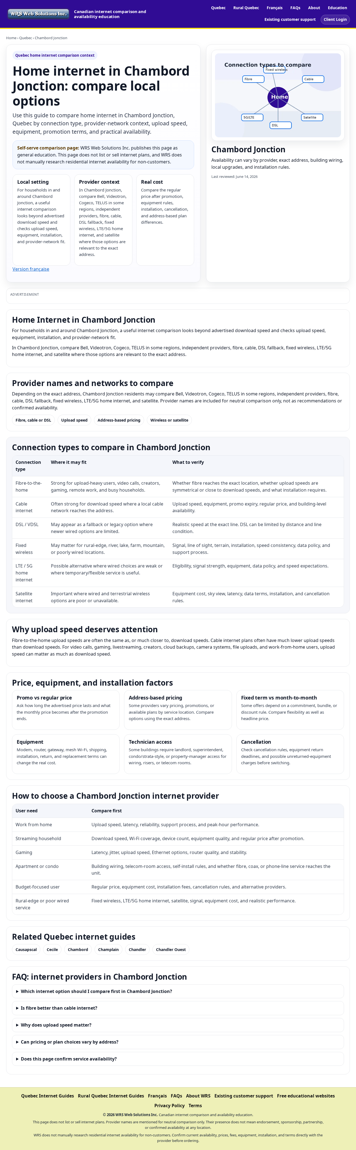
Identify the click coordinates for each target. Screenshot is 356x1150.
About (314, 7)
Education (337, 7)
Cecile (52, 949)
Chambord (78, 949)
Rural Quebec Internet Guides (111, 1096)
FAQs (295, 7)
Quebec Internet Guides (47, 1096)
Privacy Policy (169, 1105)
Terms (195, 1105)
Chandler (137, 949)
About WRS (198, 1096)
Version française (31, 269)
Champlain (108, 949)
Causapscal (26, 949)
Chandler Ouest (171, 949)
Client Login (335, 19)
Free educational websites (306, 1096)
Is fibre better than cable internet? (59, 1008)
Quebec (218, 7)
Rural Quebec (246, 7)
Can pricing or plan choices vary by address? (69, 1042)
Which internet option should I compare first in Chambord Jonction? (96, 991)
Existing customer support (290, 19)
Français (275, 7)
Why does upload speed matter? (56, 1025)
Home (11, 37)
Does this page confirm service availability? (69, 1059)
